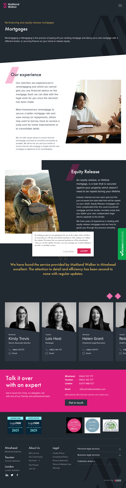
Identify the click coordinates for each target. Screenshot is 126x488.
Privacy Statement (60, 460)
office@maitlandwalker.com (92, 389)
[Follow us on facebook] (17, 475)
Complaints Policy (60, 456)
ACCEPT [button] (84, 250)
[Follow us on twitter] (12, 475)
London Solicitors (12, 470)
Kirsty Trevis (19, 338)
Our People (34, 465)
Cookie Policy (58, 453)
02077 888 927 (86, 383)
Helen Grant (92, 338)
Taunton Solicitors (12, 460)
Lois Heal (53, 338)
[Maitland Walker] (10, 5)
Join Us (32, 468)
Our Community (35, 456)
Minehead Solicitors (13, 451)
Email (14, 353)
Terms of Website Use (62, 464)
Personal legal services (89, 448)
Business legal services (89, 454)
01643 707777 (18, 349)
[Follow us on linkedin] (7, 475)
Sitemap (56, 468)
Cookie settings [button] (68, 251)
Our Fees (33, 460)
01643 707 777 (86, 376)
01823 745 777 (55, 349)
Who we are (34, 453)
